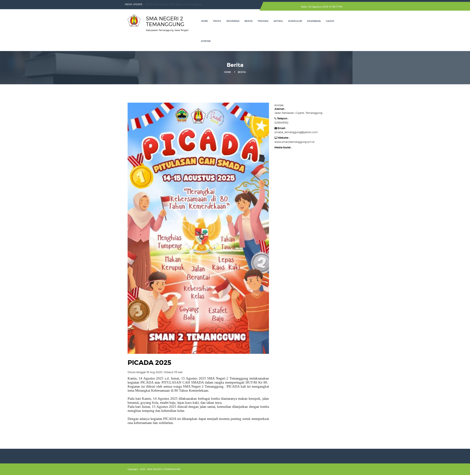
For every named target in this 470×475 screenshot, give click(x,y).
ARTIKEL (278, 21)
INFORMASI (232, 21)
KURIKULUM (295, 21)
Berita (249, 21)
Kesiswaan (314, 21)
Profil (217, 21)
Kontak (206, 41)
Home (204, 21)
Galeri (330, 21)
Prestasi (263, 21)
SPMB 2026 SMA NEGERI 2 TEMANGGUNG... (171, 4)
